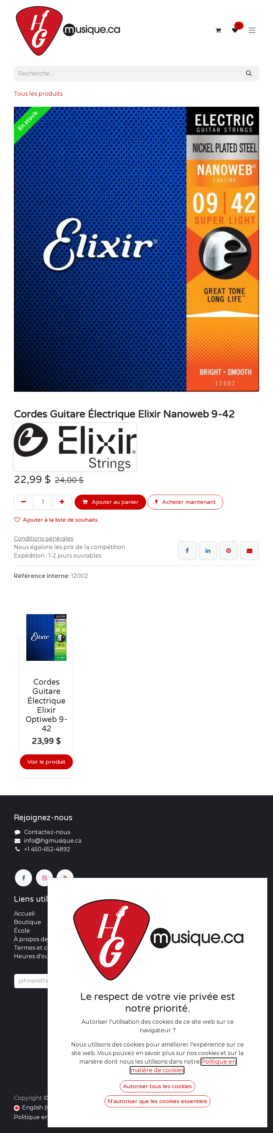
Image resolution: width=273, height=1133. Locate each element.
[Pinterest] (228, 550)
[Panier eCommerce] (218, 30)
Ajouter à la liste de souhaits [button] (60, 519)
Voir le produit (46, 761)
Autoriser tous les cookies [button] (157, 1086)
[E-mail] (249, 550)
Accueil (24, 913)
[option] (136, 690)
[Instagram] (44, 877)
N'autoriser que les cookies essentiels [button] (157, 1101)
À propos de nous (39, 939)
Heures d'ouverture (42, 956)
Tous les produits (38, 93)
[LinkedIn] (207, 550)
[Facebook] (187, 550)
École (22, 930)
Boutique (27, 922)
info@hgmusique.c (51, 840)
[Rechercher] (249, 73)
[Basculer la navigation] (252, 30)
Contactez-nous (47, 832)
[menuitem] (35, 1107)
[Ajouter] (62, 502)
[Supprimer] (23, 502)
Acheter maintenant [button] (188, 502)
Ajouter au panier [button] (114, 502)
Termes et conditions (43, 947)
